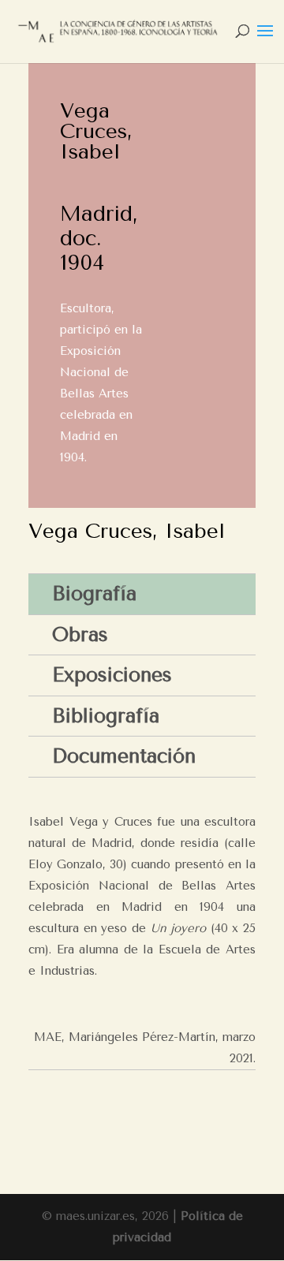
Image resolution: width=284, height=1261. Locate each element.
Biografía (94, 593)
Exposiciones (112, 674)
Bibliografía (105, 715)
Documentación (124, 755)
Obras (80, 634)
